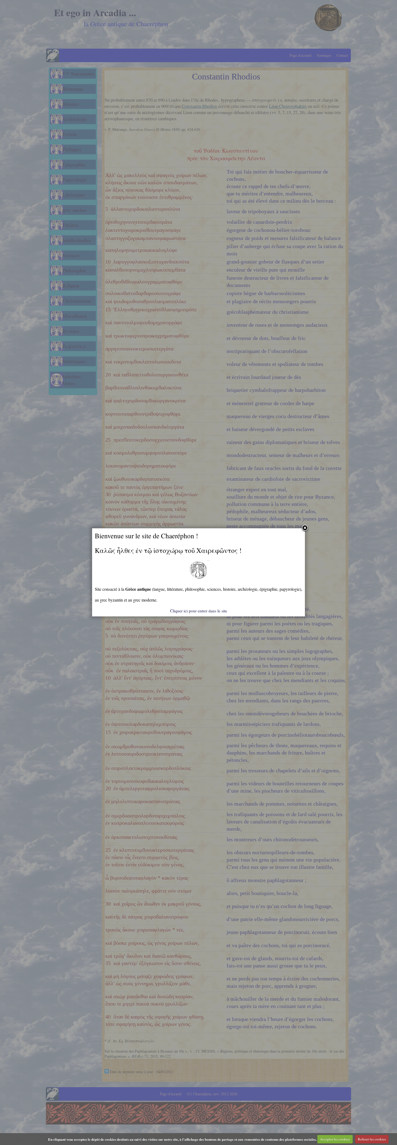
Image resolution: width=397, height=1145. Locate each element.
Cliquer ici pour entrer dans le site (198, 610)
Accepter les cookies (335, 1139)
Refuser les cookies (372, 1139)
